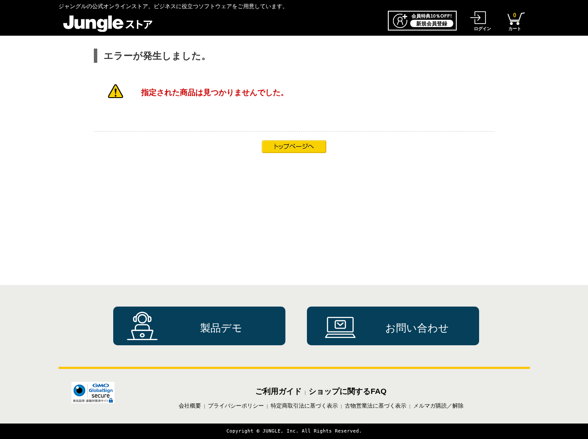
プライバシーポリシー (236, 405)
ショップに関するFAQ (348, 391)
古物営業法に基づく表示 (375, 405)
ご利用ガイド (278, 391)
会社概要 (190, 405)
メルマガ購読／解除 (438, 405)
